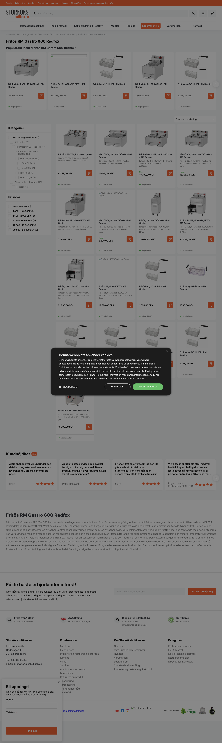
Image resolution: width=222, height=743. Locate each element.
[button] (68, 386)
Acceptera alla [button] (147, 386)
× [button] (166, 351)
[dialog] (111, 372)
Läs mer (140, 378)
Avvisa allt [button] (118, 386)
